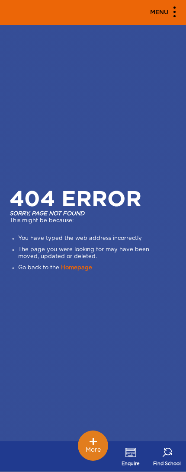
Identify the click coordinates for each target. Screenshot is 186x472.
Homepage (76, 268)
